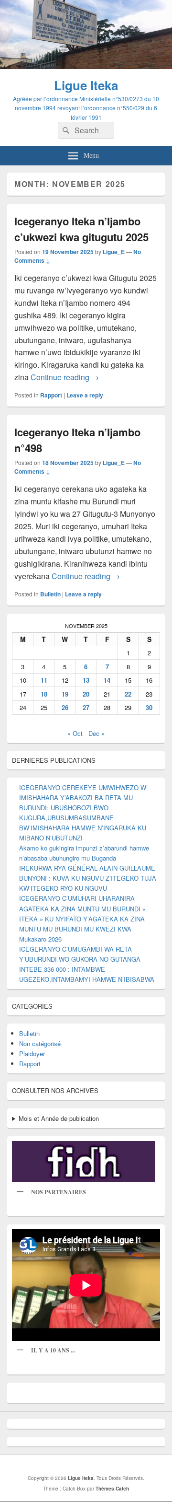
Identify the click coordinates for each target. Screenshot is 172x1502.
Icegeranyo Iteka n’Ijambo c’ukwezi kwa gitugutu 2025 (81, 229)
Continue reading (65, 377)
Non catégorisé (40, 1043)
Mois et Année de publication (59, 1118)
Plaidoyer (32, 1053)
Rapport (51, 395)
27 (86, 707)
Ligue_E (114, 251)
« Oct (75, 733)
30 (149, 707)
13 (86, 680)
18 (44, 694)
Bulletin (50, 594)
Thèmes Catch (112, 1488)
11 (44, 680)
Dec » (96, 733)
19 (65, 694)
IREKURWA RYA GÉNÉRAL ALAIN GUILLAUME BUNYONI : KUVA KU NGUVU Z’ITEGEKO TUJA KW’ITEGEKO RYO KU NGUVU (87, 878)
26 (65, 707)
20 (86, 694)
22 (128, 694)
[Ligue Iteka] (86, 65)
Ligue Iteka (86, 85)
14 (107, 680)
